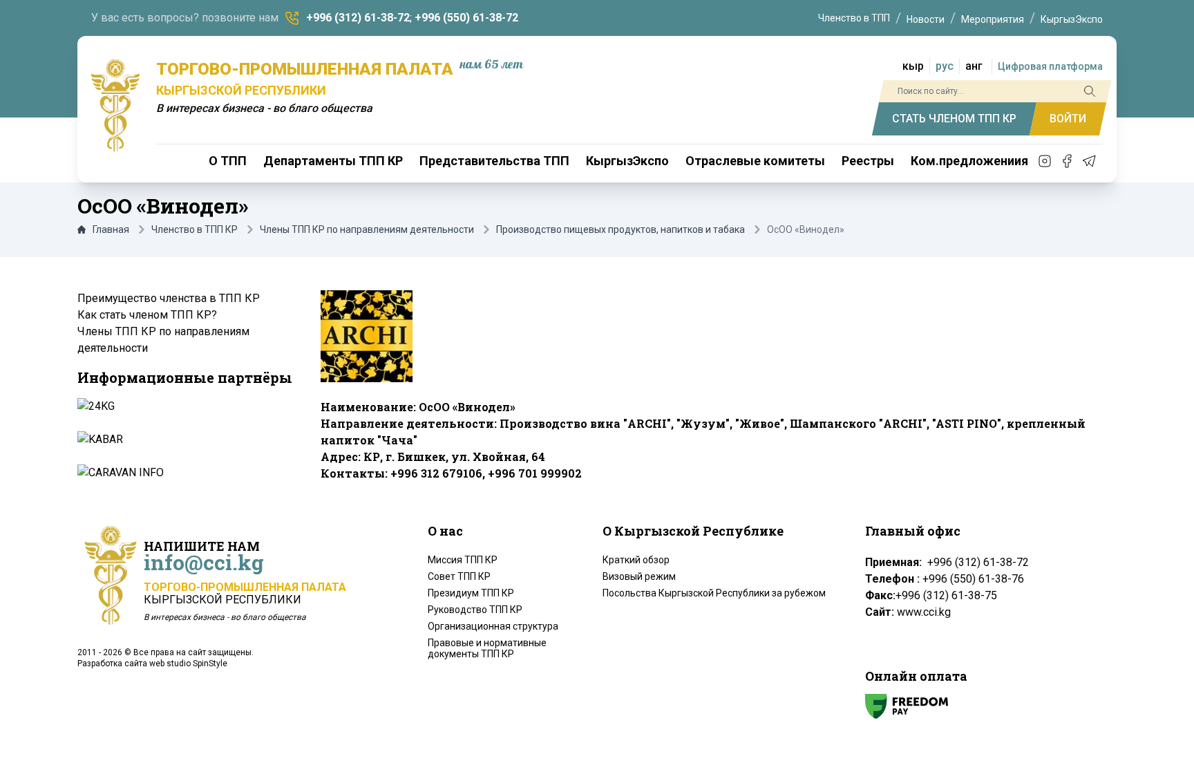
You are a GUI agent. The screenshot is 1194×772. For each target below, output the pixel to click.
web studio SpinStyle (188, 663)
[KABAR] (183, 439)
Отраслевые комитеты (755, 160)
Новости (926, 19)
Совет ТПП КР (459, 576)
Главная (111, 229)
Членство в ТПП (854, 17)
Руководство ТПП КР (475, 609)
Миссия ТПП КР (463, 559)
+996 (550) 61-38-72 (466, 17)
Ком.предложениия (969, 160)
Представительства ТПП (494, 160)
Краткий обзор (636, 559)
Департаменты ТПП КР (333, 160)
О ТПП (228, 160)
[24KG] (183, 406)
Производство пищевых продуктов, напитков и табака (620, 229)
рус (945, 66)
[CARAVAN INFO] (183, 472)
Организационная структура (493, 626)
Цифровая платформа (1050, 66)
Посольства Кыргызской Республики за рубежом (714, 593)
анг (974, 66)
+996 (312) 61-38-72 (358, 17)
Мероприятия (992, 19)
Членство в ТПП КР (194, 229)
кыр (913, 66)
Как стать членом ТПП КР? (147, 314)
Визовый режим (639, 576)
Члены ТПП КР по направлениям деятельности (367, 229)
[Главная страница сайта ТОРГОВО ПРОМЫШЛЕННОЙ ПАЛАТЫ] (115, 105)
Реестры (868, 160)
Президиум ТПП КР (471, 593)
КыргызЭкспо (1072, 19)
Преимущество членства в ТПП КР (168, 298)
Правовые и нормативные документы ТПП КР (487, 648)
